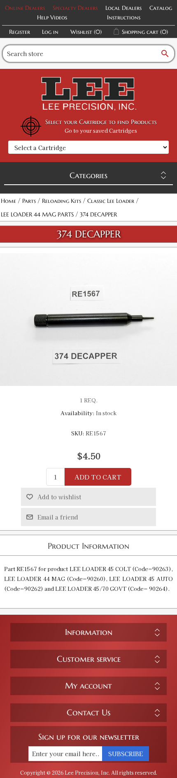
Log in (50, 31)
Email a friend (57, 517)
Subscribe (125, 754)
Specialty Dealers (75, 8)
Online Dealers (25, 8)
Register (19, 31)
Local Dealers (123, 8)
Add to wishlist (59, 497)
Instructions (123, 17)
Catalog (160, 8)
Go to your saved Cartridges (101, 130)
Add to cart (98, 476)
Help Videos (52, 17)
